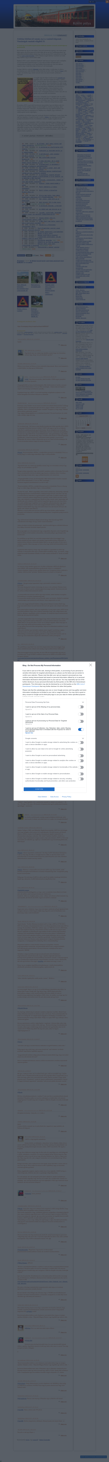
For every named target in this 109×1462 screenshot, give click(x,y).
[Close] (91, 666)
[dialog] (54, 731)
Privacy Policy (66, 797)
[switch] (81, 706)
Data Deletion (42, 797)
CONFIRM (39, 789)
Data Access (54, 797)
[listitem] (54, 702)
